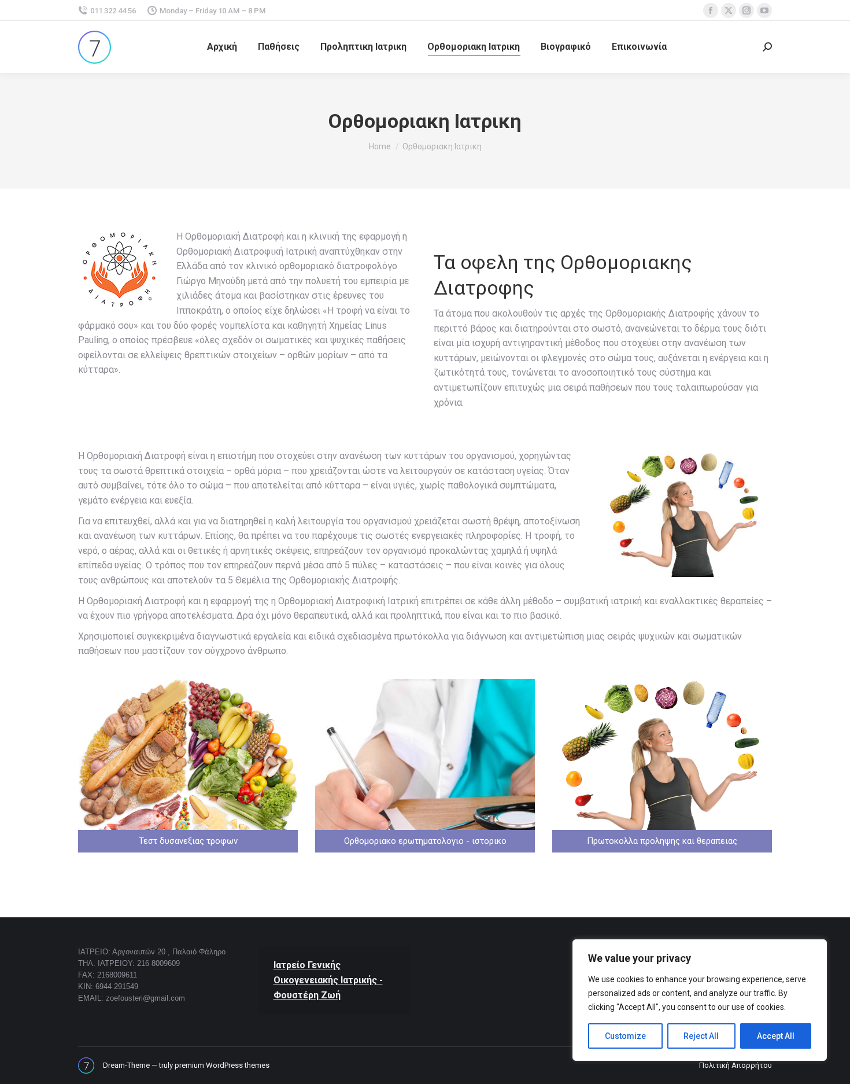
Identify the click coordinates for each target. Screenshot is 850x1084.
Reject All (701, 1036)
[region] (699, 1000)
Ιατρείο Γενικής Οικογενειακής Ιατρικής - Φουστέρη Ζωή (328, 980)
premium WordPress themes (222, 1065)
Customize (625, 1036)
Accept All (775, 1036)
